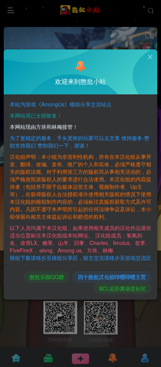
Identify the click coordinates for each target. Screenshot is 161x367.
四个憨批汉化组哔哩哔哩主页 (112, 276)
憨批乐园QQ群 (47, 276)
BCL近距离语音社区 (122, 288)
